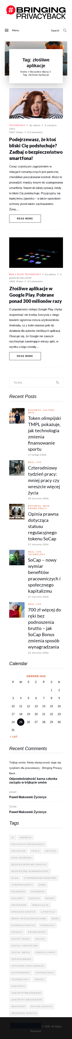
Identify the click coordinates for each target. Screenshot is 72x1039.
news (55, 919)
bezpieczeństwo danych (29, 864)
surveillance (45, 952)
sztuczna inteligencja (28, 966)
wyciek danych (41, 1006)
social (40, 939)
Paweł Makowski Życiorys (27, 797)
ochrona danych (23, 925)
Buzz (20, 274)
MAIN (31, 413)
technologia (45, 973)
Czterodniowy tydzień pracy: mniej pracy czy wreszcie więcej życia (44, 480)
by (35, 125)
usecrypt (18, 986)
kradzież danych (24, 912)
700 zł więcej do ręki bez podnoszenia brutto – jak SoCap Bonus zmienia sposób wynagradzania (44, 628)
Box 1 (13, 274)
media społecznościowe (29, 919)
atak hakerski (22, 858)
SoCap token (21, 939)
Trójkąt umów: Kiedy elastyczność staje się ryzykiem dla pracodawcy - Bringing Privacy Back (35, 768)
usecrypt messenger (27, 1000)
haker (50, 898)
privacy (17, 932)
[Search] (65, 30)
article (50, 851)
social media (21, 952)
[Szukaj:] (36, 382)
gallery (17, 898)
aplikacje (19, 851)
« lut (13, 736)
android (25, 837)
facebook (18, 891)
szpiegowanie (21, 959)
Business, (35, 410)
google (34, 898)
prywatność (37, 932)
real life (34, 462)
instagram (19, 905)
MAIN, (46, 506)
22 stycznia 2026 (38, 652)
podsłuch (48, 925)
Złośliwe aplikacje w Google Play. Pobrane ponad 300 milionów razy (35, 295)
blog (15, 878)
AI (13, 837)
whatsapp (18, 1006)
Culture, (49, 410)
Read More (25, 218)
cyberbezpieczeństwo (40, 878)
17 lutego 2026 (37, 454)
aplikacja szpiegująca (28, 844)
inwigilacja (40, 905)
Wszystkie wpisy (39, 71)
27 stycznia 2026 (38, 544)
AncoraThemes (25, 1025)
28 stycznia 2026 (38, 498)
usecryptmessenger (26, 993)
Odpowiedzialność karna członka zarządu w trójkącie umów (33, 780)
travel (39, 979)
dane (42, 885)
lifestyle (48, 912)
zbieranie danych (24, 1013)
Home (23, 71)
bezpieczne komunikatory (30, 871)
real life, (35, 552)
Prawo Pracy (37, 508)
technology (17, 125)
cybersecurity (22, 885)
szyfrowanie (21, 973)
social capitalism (24, 946)
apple (35, 851)
